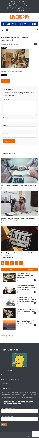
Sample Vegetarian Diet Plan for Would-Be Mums (18, 253)
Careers (28, 4)
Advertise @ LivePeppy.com (16, 6)
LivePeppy (15, 44)
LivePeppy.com (29, 434)
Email (5, 125)
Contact (28, 6)
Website (5, 133)
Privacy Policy (25, 436)
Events (21, 4)
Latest (10, 269)
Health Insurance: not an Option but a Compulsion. (18, 185)
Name (5, 118)
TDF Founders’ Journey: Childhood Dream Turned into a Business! (26, 287)
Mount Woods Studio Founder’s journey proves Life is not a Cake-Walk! (26, 299)
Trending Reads (13, 4)
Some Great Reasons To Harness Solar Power (25, 322)
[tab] (10, 269)
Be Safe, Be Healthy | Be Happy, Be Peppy (19, 8)
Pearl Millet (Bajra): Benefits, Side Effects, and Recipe (25, 275)
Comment (6, 99)
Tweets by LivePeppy (7, 336)
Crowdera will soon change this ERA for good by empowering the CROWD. (18, 219)
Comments (29, 269)
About (4, 436)
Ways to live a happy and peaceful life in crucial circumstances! (6, 81)
